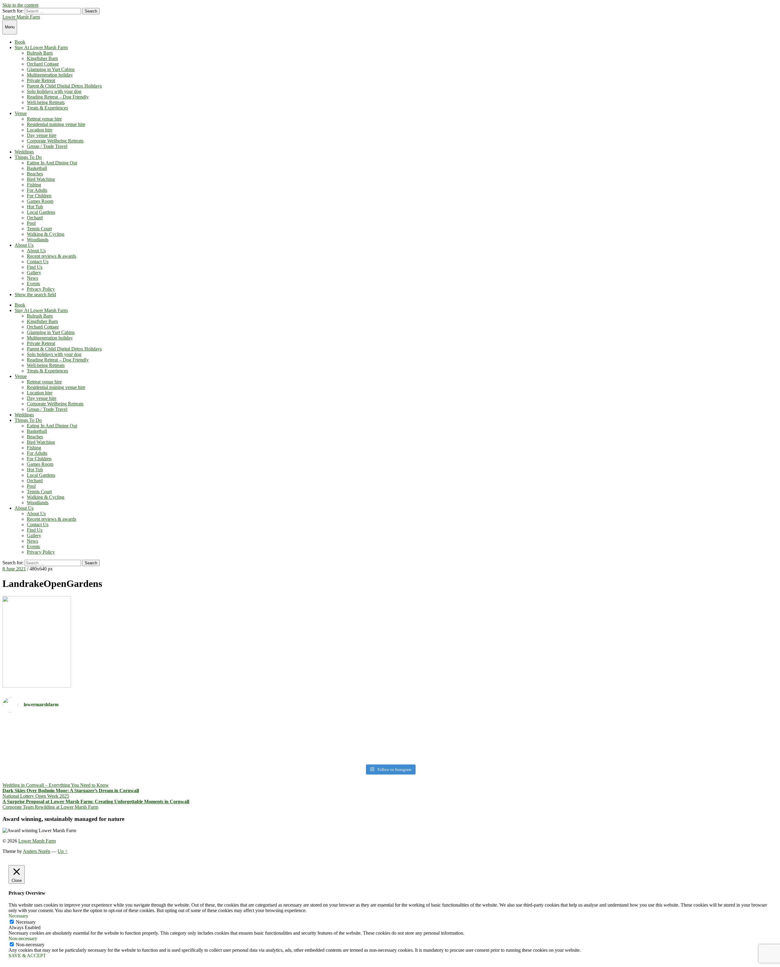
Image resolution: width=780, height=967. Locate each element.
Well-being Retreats (46, 102)
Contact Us (37, 261)
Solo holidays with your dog (54, 91)
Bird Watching (41, 179)
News (32, 278)
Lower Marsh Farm (21, 17)
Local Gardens (41, 212)
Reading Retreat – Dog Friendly (58, 96)
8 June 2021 (14, 568)
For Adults (37, 190)
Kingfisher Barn (42, 58)
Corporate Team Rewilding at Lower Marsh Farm (50, 807)
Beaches (35, 173)
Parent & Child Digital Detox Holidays (64, 85)
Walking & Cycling (45, 234)
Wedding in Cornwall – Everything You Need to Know (55, 785)
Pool (31, 223)
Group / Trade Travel (47, 146)
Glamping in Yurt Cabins (51, 69)
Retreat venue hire (44, 118)
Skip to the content (20, 5)
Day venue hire (41, 135)
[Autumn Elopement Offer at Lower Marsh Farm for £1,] (195, 739)
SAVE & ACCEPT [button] (27, 955)
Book (20, 42)
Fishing (34, 184)
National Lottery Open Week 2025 (35, 796)
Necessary (26, 922)
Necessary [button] (18, 915)
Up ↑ (62, 851)
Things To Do (28, 157)
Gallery (34, 272)
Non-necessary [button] (23, 938)
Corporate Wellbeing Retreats (55, 140)
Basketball (37, 168)
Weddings (24, 151)
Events (33, 283)
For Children (39, 195)
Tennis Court (39, 228)
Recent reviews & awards (51, 256)
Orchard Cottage (43, 64)
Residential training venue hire (56, 124)
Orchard (35, 217)
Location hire (39, 129)
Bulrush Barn (40, 53)
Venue (21, 113)
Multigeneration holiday (50, 74)
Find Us (34, 267)
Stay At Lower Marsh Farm (41, 47)
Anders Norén (36, 851)
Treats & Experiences (47, 107)
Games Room (40, 201)
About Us (24, 245)
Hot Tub (35, 206)
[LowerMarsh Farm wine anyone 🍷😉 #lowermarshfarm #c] (585, 723)
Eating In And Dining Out (52, 162)
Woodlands (37, 239)
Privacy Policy (41, 289)
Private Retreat (41, 80)
